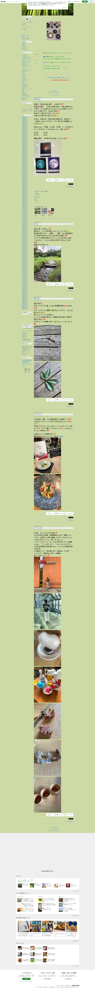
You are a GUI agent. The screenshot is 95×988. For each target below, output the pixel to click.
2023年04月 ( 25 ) (25, 153)
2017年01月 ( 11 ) (25, 221)
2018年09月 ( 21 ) (25, 203)
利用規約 (52, 987)
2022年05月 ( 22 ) (25, 163)
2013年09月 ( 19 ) (25, 258)
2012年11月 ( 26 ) (25, 267)
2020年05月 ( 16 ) (25, 185)
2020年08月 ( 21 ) (25, 182)
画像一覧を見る (24, 49)
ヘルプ (78, 987)
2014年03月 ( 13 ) (25, 252)
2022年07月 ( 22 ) (25, 161)
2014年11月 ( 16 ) (25, 245)
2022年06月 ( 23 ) (25, 162)
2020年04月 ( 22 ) (25, 186)
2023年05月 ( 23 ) (25, 152)
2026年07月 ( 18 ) (25, 117)
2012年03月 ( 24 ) (25, 274)
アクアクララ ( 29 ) (25, 87)
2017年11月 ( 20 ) (25, 212)
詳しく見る (47, 978)
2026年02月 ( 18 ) (25, 122)
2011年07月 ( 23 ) (25, 281)
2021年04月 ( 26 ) (25, 175)
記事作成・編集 (25, 38)
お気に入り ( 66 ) (24, 93)
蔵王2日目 (23, 45)
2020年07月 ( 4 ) (24, 183)
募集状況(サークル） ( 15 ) (26, 61)
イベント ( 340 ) (24, 56)
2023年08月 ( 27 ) (25, 149)
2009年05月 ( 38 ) (25, 305)
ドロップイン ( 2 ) (25, 60)
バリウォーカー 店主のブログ (26, 359)
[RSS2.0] (27, 370)
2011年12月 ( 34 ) (25, 277)
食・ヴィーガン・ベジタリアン (42, 416)
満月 (35, 199)
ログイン (91, 1)
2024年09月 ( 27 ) (25, 137)
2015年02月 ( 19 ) (25, 242)
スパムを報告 (39, 987)
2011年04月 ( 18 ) (25, 284)
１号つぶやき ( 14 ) (25, 98)
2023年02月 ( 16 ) (25, 155)
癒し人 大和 (24, 345)
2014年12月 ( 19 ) (25, 244)
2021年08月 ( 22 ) (25, 171)
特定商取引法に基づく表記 (70, 987)
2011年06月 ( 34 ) (25, 282)
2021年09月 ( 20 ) (25, 170)
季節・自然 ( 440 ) (25, 86)
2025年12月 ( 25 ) (25, 124)
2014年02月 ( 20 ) (25, 253)
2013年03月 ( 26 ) (25, 263)
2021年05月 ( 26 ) (25, 174)
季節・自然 (39, 225)
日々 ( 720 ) (24, 54)
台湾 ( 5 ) (23, 72)
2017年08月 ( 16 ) (25, 215)
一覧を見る (24, 48)
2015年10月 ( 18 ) (25, 235)
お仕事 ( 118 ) (24, 64)
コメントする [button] (60, 180)
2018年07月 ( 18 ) (25, 205)
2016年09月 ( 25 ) (25, 225)
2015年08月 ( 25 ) (25, 237)
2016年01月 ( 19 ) (25, 232)
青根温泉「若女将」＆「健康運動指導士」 (27, 347)
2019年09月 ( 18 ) (25, 192)
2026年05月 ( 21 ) (25, 119)
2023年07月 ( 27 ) (25, 150)
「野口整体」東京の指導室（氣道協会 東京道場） (27, 339)
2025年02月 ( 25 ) (25, 133)
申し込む (68, 978)
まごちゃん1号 (24, 47)
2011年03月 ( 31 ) (25, 285)
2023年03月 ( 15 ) (25, 154)
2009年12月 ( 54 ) (25, 299)
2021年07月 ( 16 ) (25, 172)
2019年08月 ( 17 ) (25, 193)
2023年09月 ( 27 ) (25, 148)
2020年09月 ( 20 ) (25, 181)
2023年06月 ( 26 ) (25, 151)
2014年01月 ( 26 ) (25, 254)
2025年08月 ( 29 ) (25, 127)
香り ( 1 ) (23, 82)
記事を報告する (70, 186)
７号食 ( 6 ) (24, 77)
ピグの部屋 (29, 21)
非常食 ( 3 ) (24, 88)
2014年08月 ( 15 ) (25, 248)
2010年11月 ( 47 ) (25, 289)
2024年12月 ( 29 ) (25, 135)
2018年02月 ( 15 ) (25, 209)
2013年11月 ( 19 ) (25, 256)
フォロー (26, 327)
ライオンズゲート (38, 196)
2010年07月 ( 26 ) (25, 292)
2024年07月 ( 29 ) (25, 139)
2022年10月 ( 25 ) (25, 158)
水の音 (23, 44)
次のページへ (58, 95)
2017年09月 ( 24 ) (25, 214)
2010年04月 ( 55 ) (25, 295)
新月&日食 (37, 193)
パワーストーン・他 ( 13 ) (26, 96)
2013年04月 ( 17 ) (25, 262)
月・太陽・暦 (39, 101)
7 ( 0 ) (23, 76)
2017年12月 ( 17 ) (25, 211)
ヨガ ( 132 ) (24, 62)
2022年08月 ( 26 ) (25, 160)
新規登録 (85, 1)
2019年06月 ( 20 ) (25, 195)
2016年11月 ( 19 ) (25, 223)
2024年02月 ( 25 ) (25, 144)
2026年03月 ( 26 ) (25, 121)
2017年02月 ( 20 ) (25, 220)
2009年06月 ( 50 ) (25, 304)
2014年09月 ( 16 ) (25, 247)
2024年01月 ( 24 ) (25, 145)
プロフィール (25, 21)
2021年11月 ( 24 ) (25, 168)
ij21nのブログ (24, 334)
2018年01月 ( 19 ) (25, 210)
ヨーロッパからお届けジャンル (24, 880)
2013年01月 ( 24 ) (25, 265)
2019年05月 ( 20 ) (25, 196)
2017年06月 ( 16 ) (25, 217)
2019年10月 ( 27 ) (25, 191)
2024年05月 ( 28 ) (25, 141)
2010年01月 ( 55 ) (25, 298)
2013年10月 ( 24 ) (25, 257)
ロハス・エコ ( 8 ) (25, 97)
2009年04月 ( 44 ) (25, 306)
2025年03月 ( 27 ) (25, 132)
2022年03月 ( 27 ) (25, 165)
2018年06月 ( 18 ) (25, 206)
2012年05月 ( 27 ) (25, 272)
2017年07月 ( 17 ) (25, 216)
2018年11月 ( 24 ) (25, 201)
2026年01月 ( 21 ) (25, 123)
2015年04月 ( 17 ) (25, 240)
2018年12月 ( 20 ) (25, 200)
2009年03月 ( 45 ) (25, 307)
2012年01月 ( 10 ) (25, 276)
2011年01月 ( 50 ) (25, 287)
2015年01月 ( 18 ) (25, 243)
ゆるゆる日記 (24, 332)
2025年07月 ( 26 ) (25, 128)
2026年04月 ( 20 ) (25, 120)
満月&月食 (23, 43)
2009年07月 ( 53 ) (25, 303)
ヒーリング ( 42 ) (24, 90)
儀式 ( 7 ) (23, 92)
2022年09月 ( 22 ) (25, 159)
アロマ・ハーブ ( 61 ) (25, 63)
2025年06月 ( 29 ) (25, 129)
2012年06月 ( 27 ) (25, 271)
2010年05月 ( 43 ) (25, 294)
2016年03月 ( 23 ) (25, 230)
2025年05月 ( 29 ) (25, 130)
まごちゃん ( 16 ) (24, 83)
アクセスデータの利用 (60, 987)
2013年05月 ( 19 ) (25, 261)
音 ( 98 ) (23, 73)
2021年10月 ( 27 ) (25, 169)
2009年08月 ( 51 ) (25, 302)
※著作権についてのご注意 (27, 372)
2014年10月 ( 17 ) (25, 246)
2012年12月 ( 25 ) (25, 266)
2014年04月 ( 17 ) (25, 251)
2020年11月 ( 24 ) (25, 179)
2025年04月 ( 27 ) (25, 131)
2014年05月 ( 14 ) (25, 250)
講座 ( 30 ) (23, 81)
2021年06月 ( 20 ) (25, 173)
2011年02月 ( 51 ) (25, 286)
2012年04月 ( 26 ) (25, 273)
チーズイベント (24, 46)
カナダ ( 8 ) (24, 67)
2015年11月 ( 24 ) (25, 234)
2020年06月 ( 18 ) (25, 184)
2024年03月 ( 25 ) (25, 143)
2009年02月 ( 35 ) (25, 308)
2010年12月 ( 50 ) (25, 288)
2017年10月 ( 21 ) (25, 213)
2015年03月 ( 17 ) (25, 241)
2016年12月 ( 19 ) (25, 222)
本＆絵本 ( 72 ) (24, 94)
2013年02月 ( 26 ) (25, 264)
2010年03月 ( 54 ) (25, 296)
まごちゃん (39, 529)
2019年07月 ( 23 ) (25, 194)
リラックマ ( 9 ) (24, 74)
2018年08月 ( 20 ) (25, 204)
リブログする (69, 180)
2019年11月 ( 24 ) (25, 190)
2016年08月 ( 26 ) (25, 226)
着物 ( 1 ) (23, 84)
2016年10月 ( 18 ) (25, 224)
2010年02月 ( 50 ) (25, 297)
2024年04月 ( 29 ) (25, 142)
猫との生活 (40, 896)
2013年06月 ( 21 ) (25, 260)
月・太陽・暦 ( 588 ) (25, 85)
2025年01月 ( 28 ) (25, 134)
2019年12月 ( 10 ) (25, 189)
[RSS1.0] (27, 369)
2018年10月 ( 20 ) (25, 202)
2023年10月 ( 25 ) (25, 147)
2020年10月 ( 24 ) (25, 180)
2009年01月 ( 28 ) (25, 309)
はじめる (26, 978)
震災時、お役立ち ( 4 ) (25, 70)
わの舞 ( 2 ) (24, 75)
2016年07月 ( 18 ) (25, 227)
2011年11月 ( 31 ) (25, 278)
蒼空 (22, 352)
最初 (54, 95)
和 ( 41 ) (23, 91)
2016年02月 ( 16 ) (25, 231)
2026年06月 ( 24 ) (25, 118)
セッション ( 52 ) (24, 80)
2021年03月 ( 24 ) (25, 176)
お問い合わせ (46, 987)
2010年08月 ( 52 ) (25, 291)
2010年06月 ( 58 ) (25, 293)
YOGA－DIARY (24, 363)
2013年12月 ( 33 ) (25, 255)
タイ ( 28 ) (23, 71)
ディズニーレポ (20, 896)
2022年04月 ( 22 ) (25, 164)
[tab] (24, 880)
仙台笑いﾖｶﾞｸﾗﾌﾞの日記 (26, 362)
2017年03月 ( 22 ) (25, 219)
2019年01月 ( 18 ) (25, 199)
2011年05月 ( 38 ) (25, 283)
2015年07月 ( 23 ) (25, 238)
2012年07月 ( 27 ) (25, 270)
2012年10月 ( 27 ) (25, 268)
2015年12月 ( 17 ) (25, 233)
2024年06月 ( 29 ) (25, 140)
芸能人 (32, 880)
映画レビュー (61, 896)
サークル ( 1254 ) (25, 55)
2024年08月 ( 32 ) (25, 138)
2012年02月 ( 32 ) (25, 275)
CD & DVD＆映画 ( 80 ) (25, 95)
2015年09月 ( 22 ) (25, 236)
